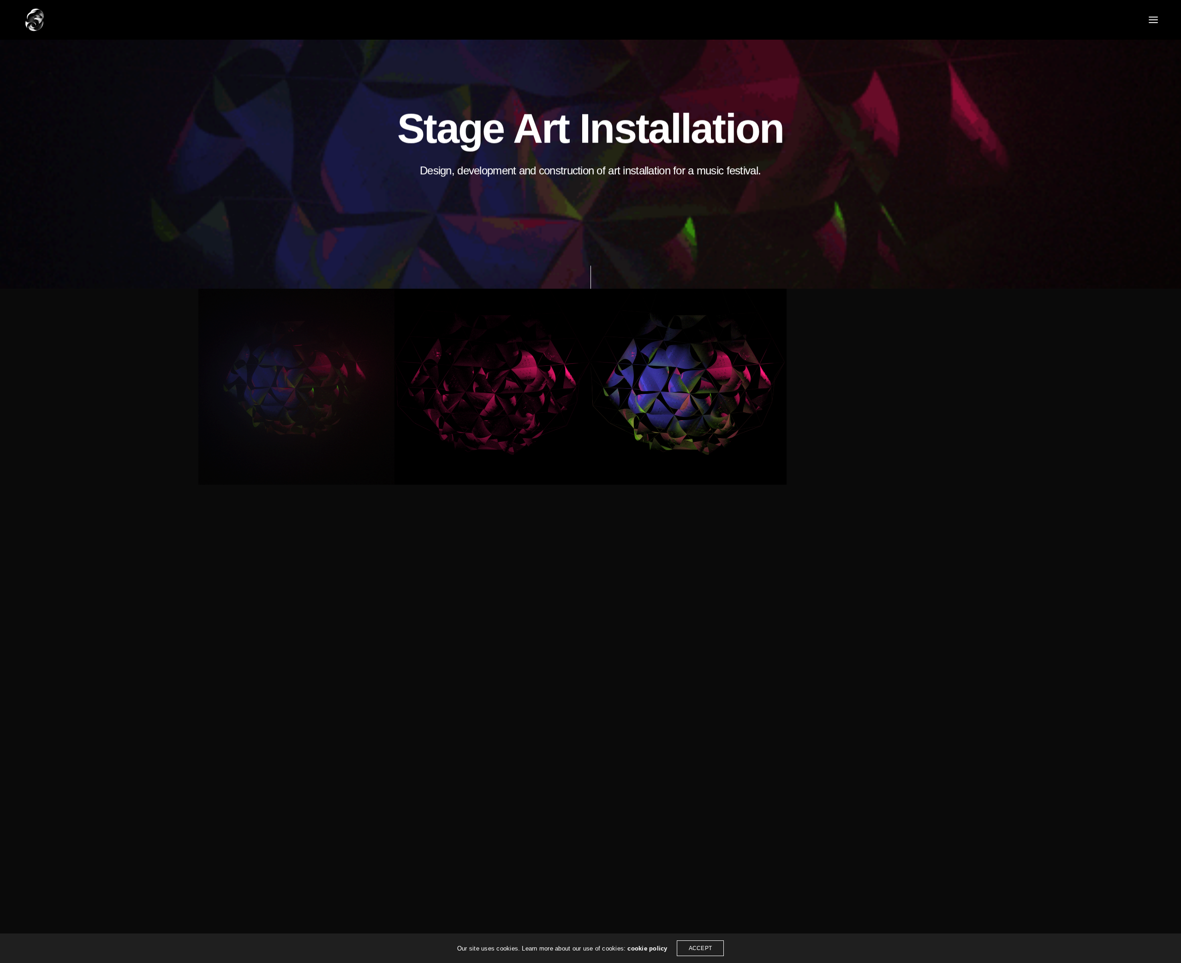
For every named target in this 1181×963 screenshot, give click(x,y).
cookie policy (647, 948)
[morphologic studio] (34, 19)
